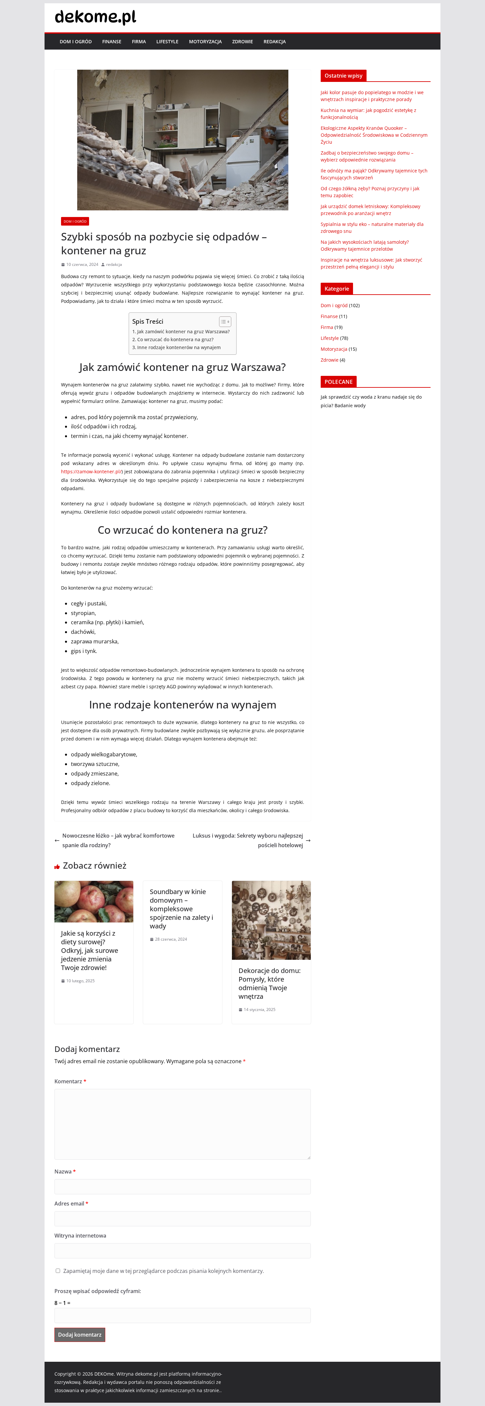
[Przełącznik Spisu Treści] (222, 321)
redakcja (114, 264)
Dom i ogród (76, 41)
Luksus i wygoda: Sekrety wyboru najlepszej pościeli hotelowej (248, 840)
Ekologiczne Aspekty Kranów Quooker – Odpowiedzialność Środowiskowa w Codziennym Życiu (374, 135)
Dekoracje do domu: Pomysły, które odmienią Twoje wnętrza (270, 983)
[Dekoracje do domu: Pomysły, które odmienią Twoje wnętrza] (271, 885)
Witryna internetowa (80, 1235)
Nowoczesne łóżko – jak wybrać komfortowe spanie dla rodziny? (118, 840)
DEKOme (104, 1374)
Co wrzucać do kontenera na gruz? (175, 339)
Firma (139, 41)
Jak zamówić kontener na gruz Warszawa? (183, 331)
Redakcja (275, 41)
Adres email (71, 1203)
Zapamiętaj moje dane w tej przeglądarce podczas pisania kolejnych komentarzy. (163, 1271)
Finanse (111, 41)
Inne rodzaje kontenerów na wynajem (179, 347)
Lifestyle (167, 41)
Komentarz (70, 1081)
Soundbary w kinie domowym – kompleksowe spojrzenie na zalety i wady (181, 908)
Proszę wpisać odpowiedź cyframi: (97, 1291)
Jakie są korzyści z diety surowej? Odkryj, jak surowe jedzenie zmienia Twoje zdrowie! (89, 950)
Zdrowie (242, 41)
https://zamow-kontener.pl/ (91, 471)
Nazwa (65, 1171)
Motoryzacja (205, 41)
